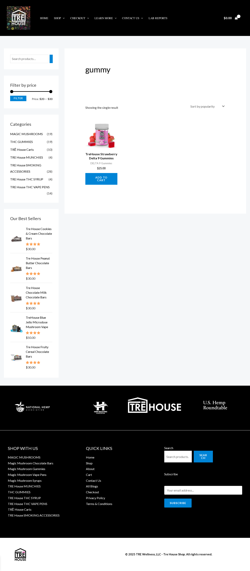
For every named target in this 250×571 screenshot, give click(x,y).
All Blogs (92, 486)
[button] (63, 18)
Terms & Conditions (99, 504)
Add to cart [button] (101, 179)
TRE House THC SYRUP (26, 179)
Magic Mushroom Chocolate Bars (30, 463)
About (90, 469)
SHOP (57, 18)
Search (168, 448)
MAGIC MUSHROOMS (26, 134)
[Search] (51, 59)
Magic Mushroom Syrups (25, 480)
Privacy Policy (95, 498)
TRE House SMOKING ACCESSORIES (34, 515)
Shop (89, 463)
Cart (89, 474)
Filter (18, 98)
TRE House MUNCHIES (26, 157)
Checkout (77, 18)
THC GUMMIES (21, 142)
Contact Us (130, 18)
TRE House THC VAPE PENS (30, 187)
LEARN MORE (104, 18)
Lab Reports (158, 18)
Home (44, 18)
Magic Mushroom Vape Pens (27, 474)
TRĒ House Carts (22, 149)
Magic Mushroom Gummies (26, 469)
